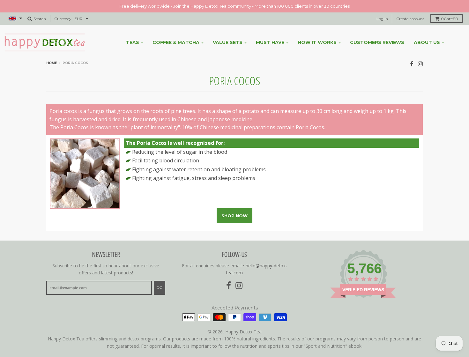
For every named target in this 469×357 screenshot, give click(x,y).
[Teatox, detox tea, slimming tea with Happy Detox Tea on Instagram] (420, 63)
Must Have (270, 42)
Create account (410, 18)
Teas (132, 42)
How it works (317, 42)
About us (427, 42)
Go (159, 287)
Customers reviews (377, 42)
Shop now (234, 215)
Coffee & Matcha (176, 42)
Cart (449, 18)
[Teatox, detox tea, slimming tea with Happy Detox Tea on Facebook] (411, 63)
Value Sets (227, 42)
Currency (62, 18)
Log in (382, 18)
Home (51, 63)
